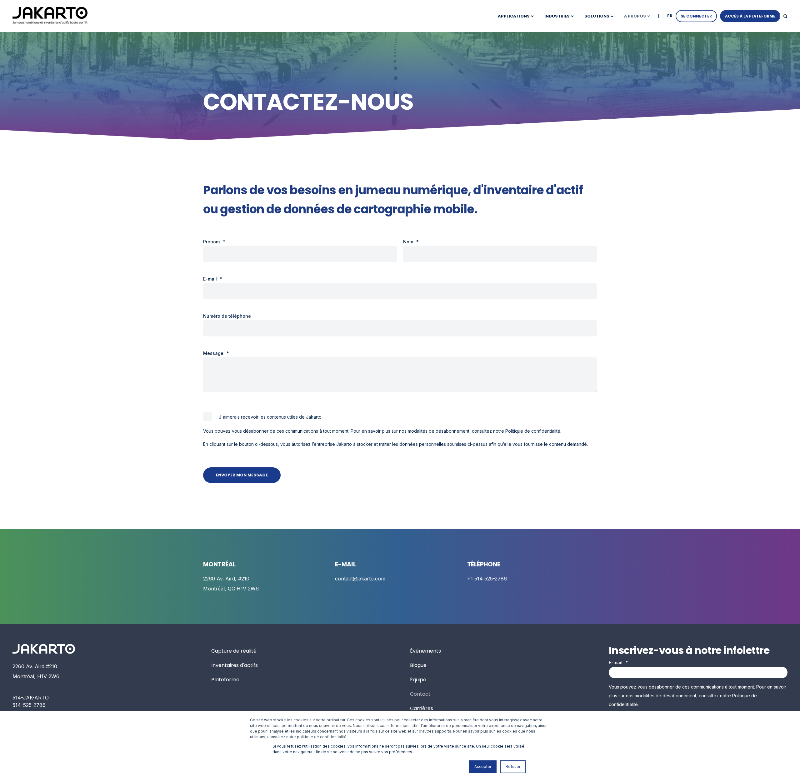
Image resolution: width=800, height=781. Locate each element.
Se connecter (696, 16)
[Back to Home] (50, 15)
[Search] (785, 15)
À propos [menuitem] (635, 16)
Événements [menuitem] (425, 650)
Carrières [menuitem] (421, 708)
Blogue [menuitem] (418, 665)
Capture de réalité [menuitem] (234, 650)
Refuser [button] (513, 766)
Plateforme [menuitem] (225, 679)
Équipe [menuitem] (418, 679)
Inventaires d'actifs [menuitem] (234, 665)
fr (669, 16)
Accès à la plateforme (750, 16)
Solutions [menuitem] (596, 16)
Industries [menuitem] (557, 16)
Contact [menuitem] (420, 694)
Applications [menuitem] (514, 16)
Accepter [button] (482, 766)
